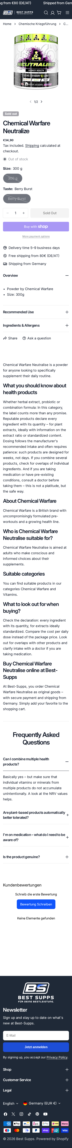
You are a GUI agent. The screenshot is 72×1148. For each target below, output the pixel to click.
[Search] (46, 13)
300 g (15, 179)
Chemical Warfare (35, 589)
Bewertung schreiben (36, 904)
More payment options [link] (36, 236)
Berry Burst (19, 200)
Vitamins (10, 595)
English (8, 1103)
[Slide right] (41, 101)
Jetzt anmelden (36, 1047)
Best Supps (25, 1139)
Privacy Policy (57, 1057)
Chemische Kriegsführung (37, 24)
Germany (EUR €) (43, 1103)
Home (7, 24)
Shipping (32, 146)
